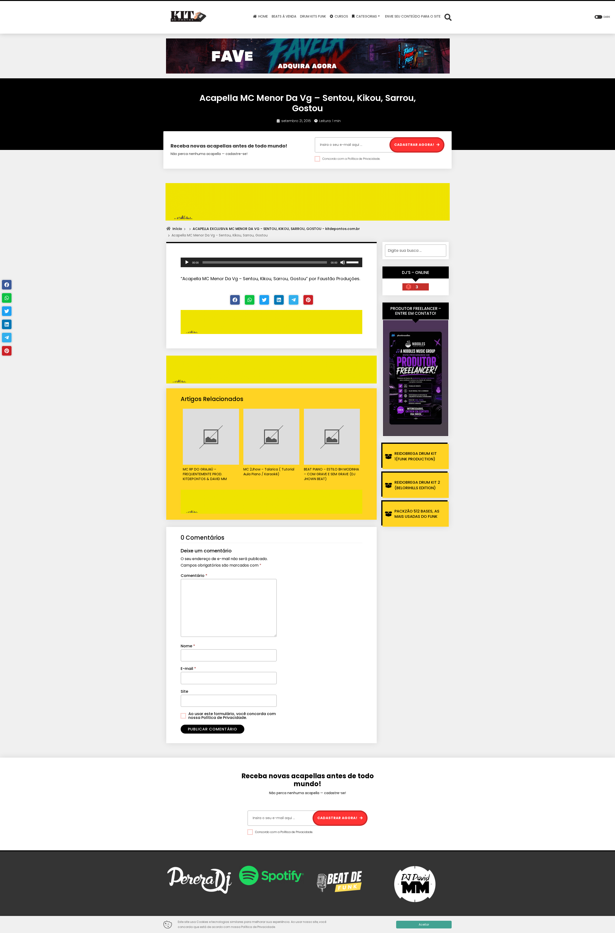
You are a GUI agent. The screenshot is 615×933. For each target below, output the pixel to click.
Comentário (194, 575)
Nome (188, 646)
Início (177, 228)
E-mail (188, 668)
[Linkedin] (279, 300)
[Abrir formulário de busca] (448, 17)
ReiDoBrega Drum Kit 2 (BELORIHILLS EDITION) (417, 485)
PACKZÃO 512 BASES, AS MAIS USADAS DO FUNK (416, 513)
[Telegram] (293, 300)
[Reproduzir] (186, 262)
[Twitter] (264, 300)
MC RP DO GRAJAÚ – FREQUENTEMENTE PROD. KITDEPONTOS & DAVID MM (205, 474)
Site (184, 691)
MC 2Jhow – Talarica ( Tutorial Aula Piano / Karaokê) (268, 471)
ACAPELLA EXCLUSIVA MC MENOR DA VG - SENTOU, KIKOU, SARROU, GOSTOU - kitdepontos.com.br (276, 228)
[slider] (353, 262)
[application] (271, 262)
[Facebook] (235, 300)
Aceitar (424, 924)
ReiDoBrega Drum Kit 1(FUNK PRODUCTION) (415, 456)
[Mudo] (342, 262)
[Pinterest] (308, 300)
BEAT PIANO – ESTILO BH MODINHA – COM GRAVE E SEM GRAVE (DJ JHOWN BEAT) (331, 474)
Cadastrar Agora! (414, 144)
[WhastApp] (249, 300)
